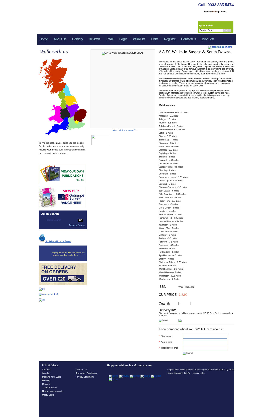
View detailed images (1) (124, 130)
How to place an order (53, 391)
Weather (46, 373)
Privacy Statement (85, 377)
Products (206, 40)
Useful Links (48, 395)
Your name (166, 336)
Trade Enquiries (50, 387)
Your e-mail (166, 342)
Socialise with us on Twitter (58, 241)
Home (44, 39)
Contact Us (188, 39)
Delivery (77, 39)
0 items (222, 11)
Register (169, 39)
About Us (60, 39)
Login (123, 39)
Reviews (94, 39)
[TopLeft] (3, 14)
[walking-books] (73, 15)
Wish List (139, 39)
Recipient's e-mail (169, 348)
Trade (110, 39)
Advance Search (77, 225)
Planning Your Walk (51, 377)
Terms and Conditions (86, 373)
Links (154, 39)
